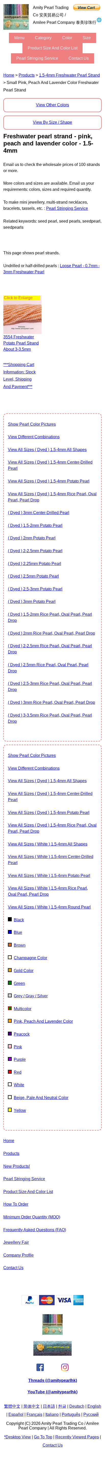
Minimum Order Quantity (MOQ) (31, 1217)
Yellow (20, 1110)
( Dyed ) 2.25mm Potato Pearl (34, 563)
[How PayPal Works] (53, 1304)
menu (19, 38)
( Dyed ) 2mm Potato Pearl (32, 538)
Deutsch (76, 1406)
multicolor (22, 1009)
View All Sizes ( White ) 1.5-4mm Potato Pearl (49, 875)
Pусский (91, 1414)
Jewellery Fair (16, 1242)
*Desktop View (17, 1437)
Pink (18, 1047)
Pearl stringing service (37, 58)
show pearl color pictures (32, 424)
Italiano (52, 1414)
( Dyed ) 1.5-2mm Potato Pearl (35, 525)
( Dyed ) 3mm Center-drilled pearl (38, 512)
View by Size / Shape (52, 122)
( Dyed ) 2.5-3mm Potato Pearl (35, 589)
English (94, 1406)
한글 (62, 1406)
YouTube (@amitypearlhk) (52, 1392)
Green (19, 983)
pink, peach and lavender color (43, 1021)
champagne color (30, 958)
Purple (20, 1059)
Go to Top (43, 1437)
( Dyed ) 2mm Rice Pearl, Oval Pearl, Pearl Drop (51, 633)
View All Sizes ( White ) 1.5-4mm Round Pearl (49, 907)
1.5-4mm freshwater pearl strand (69, 75)
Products (27, 75)
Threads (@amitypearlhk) (52, 1380)
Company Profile (18, 1255)
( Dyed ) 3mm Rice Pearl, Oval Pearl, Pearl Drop (51, 702)
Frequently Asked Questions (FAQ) (34, 1230)
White (19, 1085)
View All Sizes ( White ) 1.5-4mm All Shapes (47, 844)
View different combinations (34, 437)
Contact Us (79, 58)
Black (19, 920)
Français (34, 1414)
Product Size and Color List (52, 48)
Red (17, 1072)
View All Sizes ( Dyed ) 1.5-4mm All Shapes (47, 449)
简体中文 (31, 1406)
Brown (19, 945)
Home (8, 75)
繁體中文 (12, 1406)
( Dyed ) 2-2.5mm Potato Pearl (35, 551)
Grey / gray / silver (31, 996)
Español (15, 1414)
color (67, 38)
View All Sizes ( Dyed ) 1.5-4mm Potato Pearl (48, 481)
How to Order (15, 1204)
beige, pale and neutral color (41, 1097)
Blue (18, 932)
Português (71, 1414)
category (43, 38)
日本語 (49, 1406)
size (87, 38)
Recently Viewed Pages (77, 1437)
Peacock (22, 1034)
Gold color (23, 970)
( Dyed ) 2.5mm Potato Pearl (33, 576)
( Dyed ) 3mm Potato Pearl (32, 601)
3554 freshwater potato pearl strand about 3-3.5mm (21, 343)
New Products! (16, 1166)
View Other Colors (52, 105)
